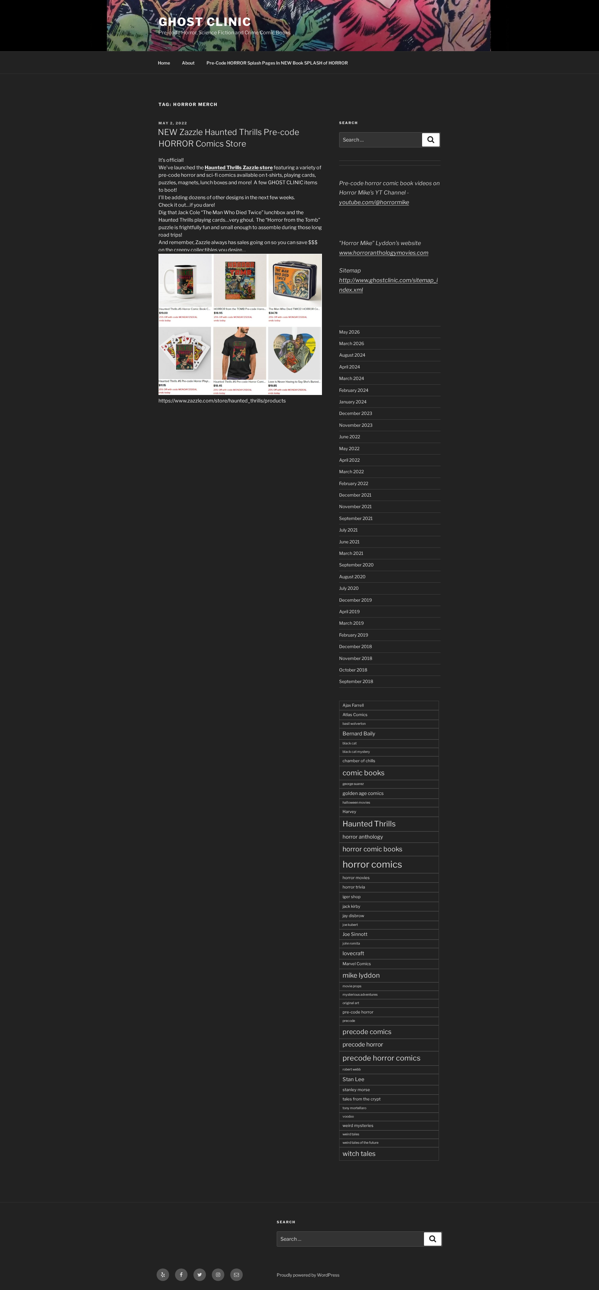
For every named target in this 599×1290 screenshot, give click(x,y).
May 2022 (349, 448)
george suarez (353, 784)
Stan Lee (353, 1079)
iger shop (352, 896)
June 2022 (349, 436)
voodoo (348, 1116)
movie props (352, 986)
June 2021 (349, 541)
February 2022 (353, 483)
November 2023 (356, 425)
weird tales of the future (360, 1143)
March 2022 (351, 471)
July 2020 (349, 588)
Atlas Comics (355, 714)
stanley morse (356, 1089)
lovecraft (353, 953)
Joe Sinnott (355, 934)
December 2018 (355, 646)
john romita (351, 943)
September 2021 (356, 518)
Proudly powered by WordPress (308, 1275)
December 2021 (355, 495)
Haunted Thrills (369, 823)
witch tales (359, 1154)
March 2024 (351, 378)
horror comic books (372, 849)
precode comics (367, 1032)
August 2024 (352, 355)
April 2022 (349, 460)
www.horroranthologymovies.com (383, 252)
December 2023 (355, 413)
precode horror (363, 1044)
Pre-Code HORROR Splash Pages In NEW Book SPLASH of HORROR (277, 62)
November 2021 (355, 506)
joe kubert (350, 925)
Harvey (349, 811)
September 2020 (356, 564)
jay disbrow (353, 915)
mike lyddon (361, 975)
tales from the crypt (362, 1098)
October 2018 (353, 669)
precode (349, 1021)
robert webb (352, 1069)
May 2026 (349, 332)
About (188, 62)
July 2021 (348, 529)
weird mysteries (358, 1125)
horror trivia (354, 886)
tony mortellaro (354, 1108)
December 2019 (355, 600)
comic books (364, 772)
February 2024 (353, 390)
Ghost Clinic (204, 22)
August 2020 (352, 576)
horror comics (372, 864)
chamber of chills (359, 760)
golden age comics (363, 793)
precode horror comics (382, 1057)
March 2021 (351, 553)
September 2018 (356, 681)
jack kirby (351, 906)
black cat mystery (356, 752)
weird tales (351, 1134)
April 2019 (349, 611)
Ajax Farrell (353, 705)
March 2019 (351, 623)
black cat (350, 743)
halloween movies (356, 803)
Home (164, 62)
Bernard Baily (359, 733)
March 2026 (351, 343)
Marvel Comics (357, 963)
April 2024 (349, 366)
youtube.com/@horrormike (374, 202)
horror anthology (363, 837)
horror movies (356, 877)
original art (351, 1003)
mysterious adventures (360, 995)
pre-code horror (358, 1011)
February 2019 (353, 635)
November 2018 (355, 658)
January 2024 (353, 401)
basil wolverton (354, 724)
